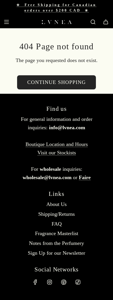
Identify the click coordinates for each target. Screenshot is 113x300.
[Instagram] (49, 282)
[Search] (93, 22)
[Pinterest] (63, 282)
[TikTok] (78, 282)
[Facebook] (35, 282)
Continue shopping (56, 82)
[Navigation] (6, 22)
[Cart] (105, 22)
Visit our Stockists (56, 152)
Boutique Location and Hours (56, 144)
